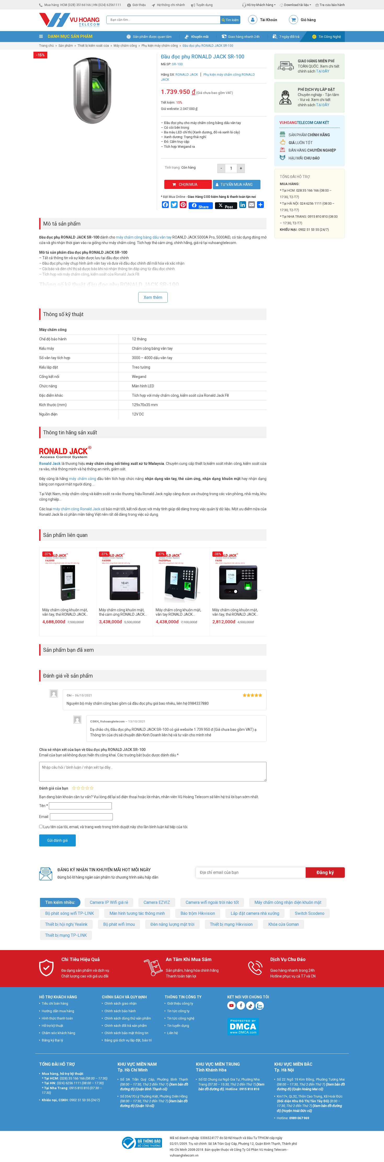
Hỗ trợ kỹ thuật (52, 1026)
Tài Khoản (268, 20)
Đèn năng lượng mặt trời (172, 924)
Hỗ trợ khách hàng (259, 5)
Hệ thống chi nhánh (171, 5)
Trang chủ (46, 46)
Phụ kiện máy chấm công (160, 46)
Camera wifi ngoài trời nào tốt (212, 902)
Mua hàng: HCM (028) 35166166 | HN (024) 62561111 (82, 5)
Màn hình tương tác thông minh (137, 913)
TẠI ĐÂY (322, 71)
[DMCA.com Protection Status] (243, 1026)
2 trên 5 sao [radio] (78, 788)
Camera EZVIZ (157, 902)
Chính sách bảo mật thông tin (126, 1033)
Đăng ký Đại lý (52, 1040)
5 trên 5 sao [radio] (92, 788)
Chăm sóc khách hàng (58, 1033)
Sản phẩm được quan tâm (152, 37)
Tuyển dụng (204, 5)
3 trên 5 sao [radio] (83, 788)
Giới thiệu (139, 5)
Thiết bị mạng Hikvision (231, 924)
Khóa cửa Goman (283, 924)
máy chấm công (82, 479)
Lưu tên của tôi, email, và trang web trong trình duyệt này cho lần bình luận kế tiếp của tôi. (115, 827)
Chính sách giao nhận (120, 1003)
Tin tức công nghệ (180, 1018)
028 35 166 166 (307, 190)
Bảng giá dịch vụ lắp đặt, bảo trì (128, 1040)
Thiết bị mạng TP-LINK (66, 935)
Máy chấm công (125, 46)
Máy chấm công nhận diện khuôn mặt (287, 902)
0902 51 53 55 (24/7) (313, 230)
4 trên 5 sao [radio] (87, 788)
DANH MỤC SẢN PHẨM (69, 36)
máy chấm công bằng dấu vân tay (144, 237)
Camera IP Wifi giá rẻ (109, 902)
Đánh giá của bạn (53, 788)
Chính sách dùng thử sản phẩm (127, 1018)
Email (44, 817)
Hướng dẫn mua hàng (58, 1011)
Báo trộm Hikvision (198, 913)
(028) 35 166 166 (72, 1078)
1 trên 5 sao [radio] (74, 788)
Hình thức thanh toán (57, 1018)
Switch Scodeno (309, 913)
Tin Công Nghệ (330, 37)
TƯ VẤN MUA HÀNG (236, 184)
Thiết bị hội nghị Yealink (66, 924)
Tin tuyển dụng (178, 1026)
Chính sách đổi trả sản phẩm (125, 1026)
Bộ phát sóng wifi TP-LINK (69, 913)
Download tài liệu (296, 5)
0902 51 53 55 (79, 1100)
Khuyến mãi (199, 37)
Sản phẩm (66, 46)
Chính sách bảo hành (120, 1011)
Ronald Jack (50, 463)
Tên (43, 806)
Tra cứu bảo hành (332, 5)
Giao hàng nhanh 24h (244, 37)
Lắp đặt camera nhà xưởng (255, 913)
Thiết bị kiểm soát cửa (93, 46)
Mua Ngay (309, 325)
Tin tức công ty (178, 1011)
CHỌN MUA (188, 184)
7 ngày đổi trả (289, 37)
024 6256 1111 (311, 203)
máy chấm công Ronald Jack (76, 509)
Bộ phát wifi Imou (119, 924)
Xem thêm (153, 297)
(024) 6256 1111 (69, 1083)
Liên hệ (172, 1033)
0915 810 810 (318, 216)
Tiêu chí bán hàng (55, 1003)
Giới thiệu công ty (180, 1003)
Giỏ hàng (308, 20)
